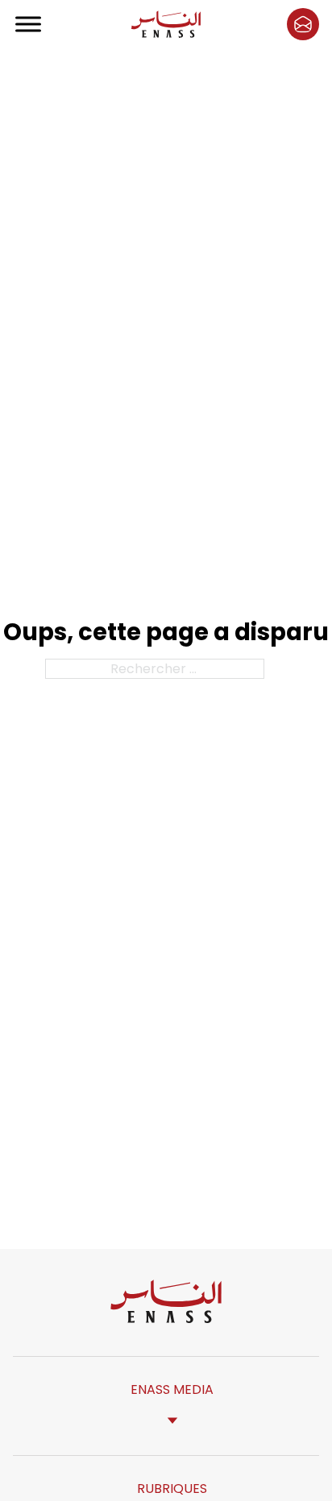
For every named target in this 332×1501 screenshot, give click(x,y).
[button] (303, 24)
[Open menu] (29, 24)
